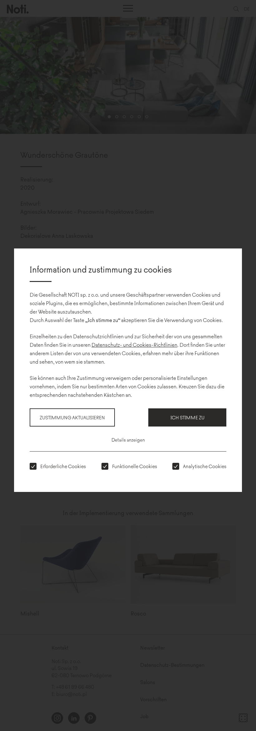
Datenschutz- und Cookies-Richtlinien (134, 344)
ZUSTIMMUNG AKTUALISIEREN (72, 417)
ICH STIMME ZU (187, 417)
